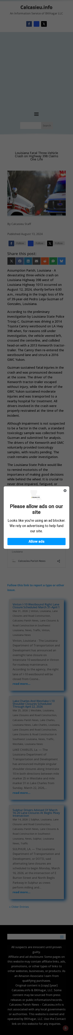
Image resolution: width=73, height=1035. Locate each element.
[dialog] (36, 517)
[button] (36, 541)
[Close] (65, 490)
